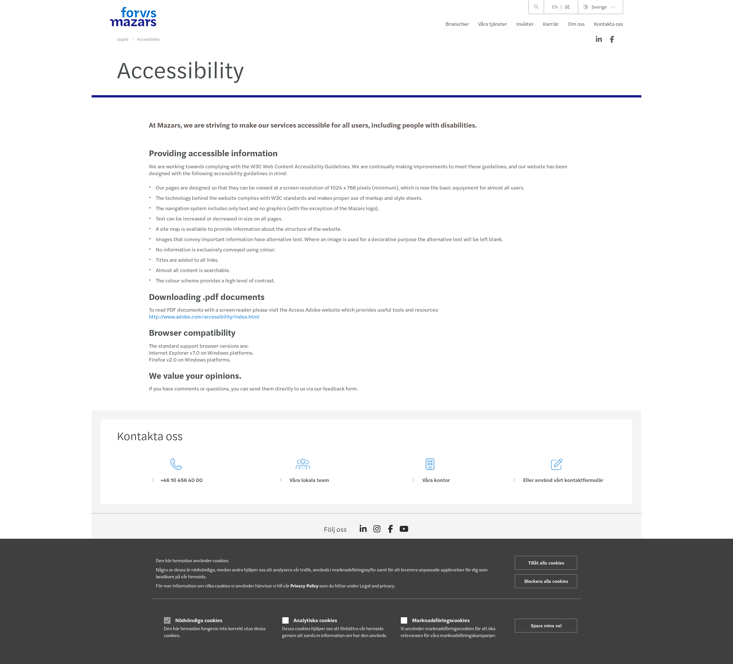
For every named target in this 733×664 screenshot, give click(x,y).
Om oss (576, 23)
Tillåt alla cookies (546, 562)
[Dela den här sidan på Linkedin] (598, 39)
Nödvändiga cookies (198, 620)
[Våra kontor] (430, 470)
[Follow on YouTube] (404, 529)
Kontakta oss (608, 23)
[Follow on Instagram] (377, 529)
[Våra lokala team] (303, 470)
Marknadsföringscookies (441, 620)
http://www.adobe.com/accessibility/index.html (204, 316)
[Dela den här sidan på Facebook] (612, 39)
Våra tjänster (492, 23)
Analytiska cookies (315, 620)
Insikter (525, 23)
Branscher (457, 23)
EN (555, 6)
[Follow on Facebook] (390, 529)
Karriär (551, 23)
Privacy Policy (304, 585)
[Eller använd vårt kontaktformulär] (557, 470)
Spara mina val (546, 625)
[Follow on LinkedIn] (363, 529)
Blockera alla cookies (546, 581)
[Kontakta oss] (176, 470)
